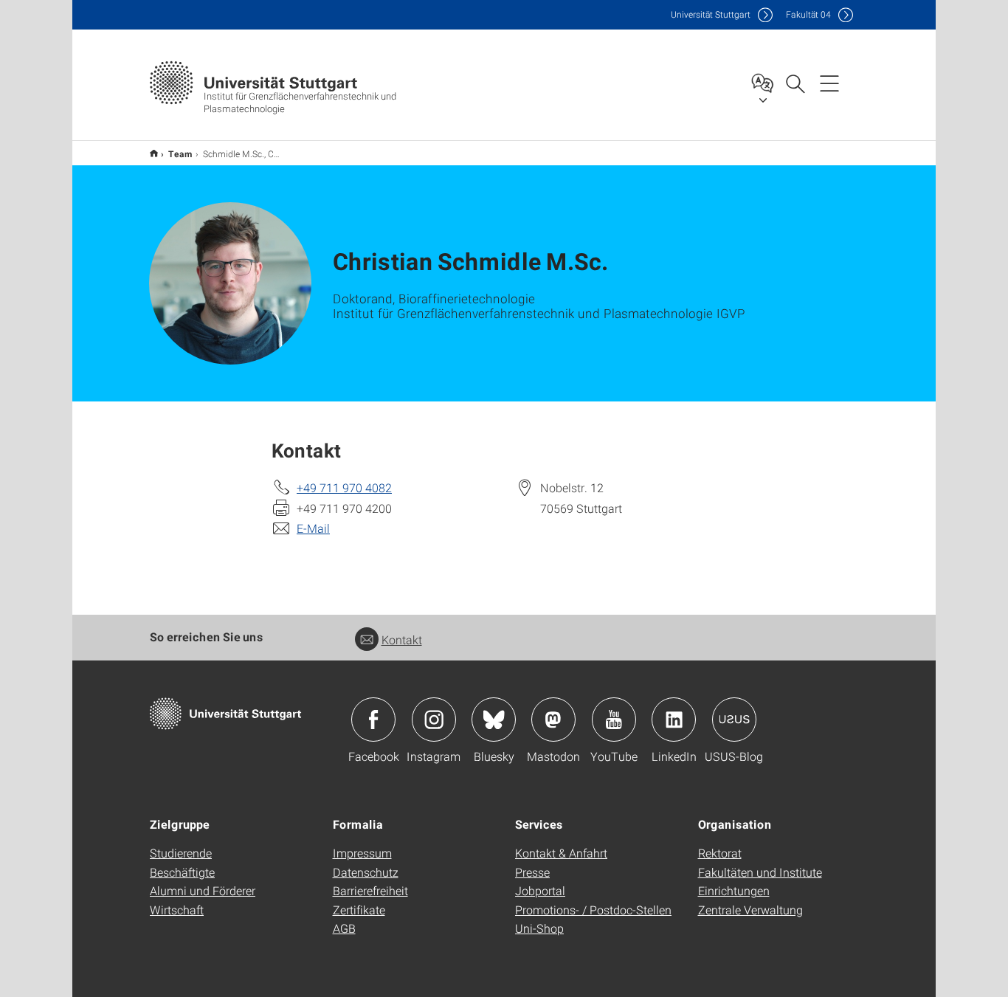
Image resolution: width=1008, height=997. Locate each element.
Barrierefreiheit (370, 890)
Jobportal (540, 890)
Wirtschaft (177, 909)
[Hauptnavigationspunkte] (829, 82)
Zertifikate (359, 909)
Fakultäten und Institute (760, 872)
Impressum (362, 852)
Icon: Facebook (373, 719)
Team (180, 153)
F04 (808, 14)
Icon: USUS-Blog (734, 719)
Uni (710, 14)
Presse (532, 872)
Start (154, 153)
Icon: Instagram (434, 719)
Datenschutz (365, 872)
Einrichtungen (734, 890)
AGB (344, 928)
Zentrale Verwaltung (750, 909)
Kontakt (402, 639)
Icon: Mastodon (553, 719)
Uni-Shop (539, 928)
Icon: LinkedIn (674, 719)
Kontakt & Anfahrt (561, 852)
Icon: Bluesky (494, 719)
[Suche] (794, 82)
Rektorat (720, 852)
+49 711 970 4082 (344, 487)
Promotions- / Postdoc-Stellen (593, 909)
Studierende (181, 852)
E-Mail (313, 528)
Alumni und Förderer (202, 890)
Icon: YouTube (614, 719)
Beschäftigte (182, 872)
